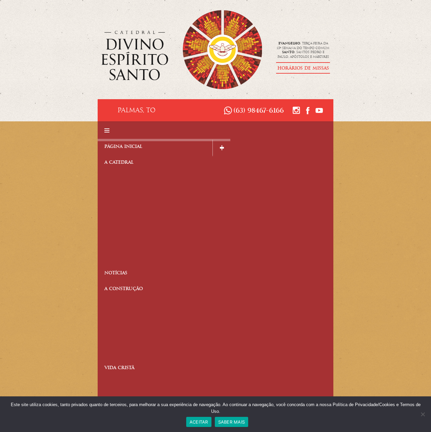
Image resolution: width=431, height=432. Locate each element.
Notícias (115, 273)
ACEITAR (199, 422)
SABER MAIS (231, 422)
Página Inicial (123, 147)
